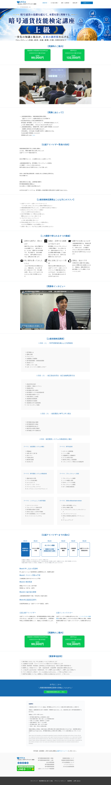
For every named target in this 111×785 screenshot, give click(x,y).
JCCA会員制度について (68, 762)
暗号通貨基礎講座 (49, 764)
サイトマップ (34, 781)
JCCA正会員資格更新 (68, 766)
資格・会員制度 (65, 2)
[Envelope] (28, 763)
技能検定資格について (68, 758)
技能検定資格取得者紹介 (67, 760)
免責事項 (69, 781)
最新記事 (75, 2)
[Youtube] (23, 763)
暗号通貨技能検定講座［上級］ (46, 760)
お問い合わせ (76, 781)
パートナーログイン (69, 764)
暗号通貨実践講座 (49, 766)
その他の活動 (54, 2)
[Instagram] (25, 763)
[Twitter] (21, 763)
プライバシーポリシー (60, 781)
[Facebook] (19, 763)
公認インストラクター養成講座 (46, 768)
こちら (33, 135)
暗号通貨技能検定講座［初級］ (46, 758)
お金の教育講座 (50, 762)
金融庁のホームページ (62, 751)
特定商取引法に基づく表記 (46, 781)
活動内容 (44, 2)
